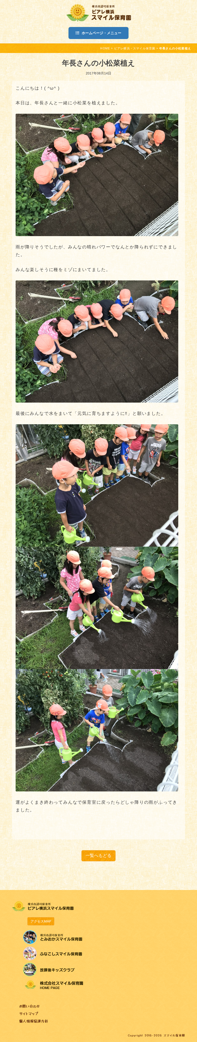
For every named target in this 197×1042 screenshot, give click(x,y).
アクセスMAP (41, 921)
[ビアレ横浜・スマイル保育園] (98, 12)
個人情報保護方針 (33, 1020)
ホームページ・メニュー (101, 33)
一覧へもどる (98, 855)
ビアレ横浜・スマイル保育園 (134, 48)
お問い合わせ (29, 1006)
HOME (105, 48)
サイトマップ (28, 1013)
